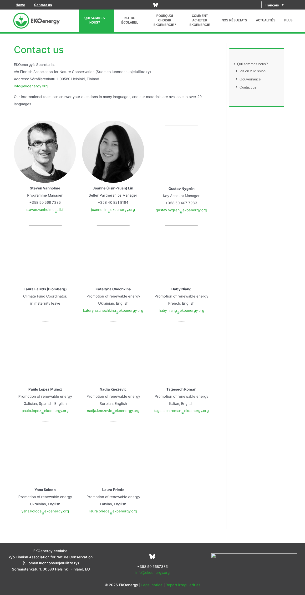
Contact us (43, 5)
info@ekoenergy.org (152, 572)
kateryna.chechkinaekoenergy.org (113, 310)
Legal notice (152, 585)
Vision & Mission (252, 71)
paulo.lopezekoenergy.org (45, 410)
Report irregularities (183, 585)
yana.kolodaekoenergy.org (45, 511)
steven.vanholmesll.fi (45, 209)
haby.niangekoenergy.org (181, 310)
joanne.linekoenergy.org (113, 209)
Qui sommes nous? (252, 64)
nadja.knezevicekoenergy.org (113, 410)
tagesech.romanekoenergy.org (181, 410)
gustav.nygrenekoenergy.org (181, 210)
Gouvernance (250, 79)
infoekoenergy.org (31, 86)
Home (20, 5)
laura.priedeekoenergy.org (113, 511)
